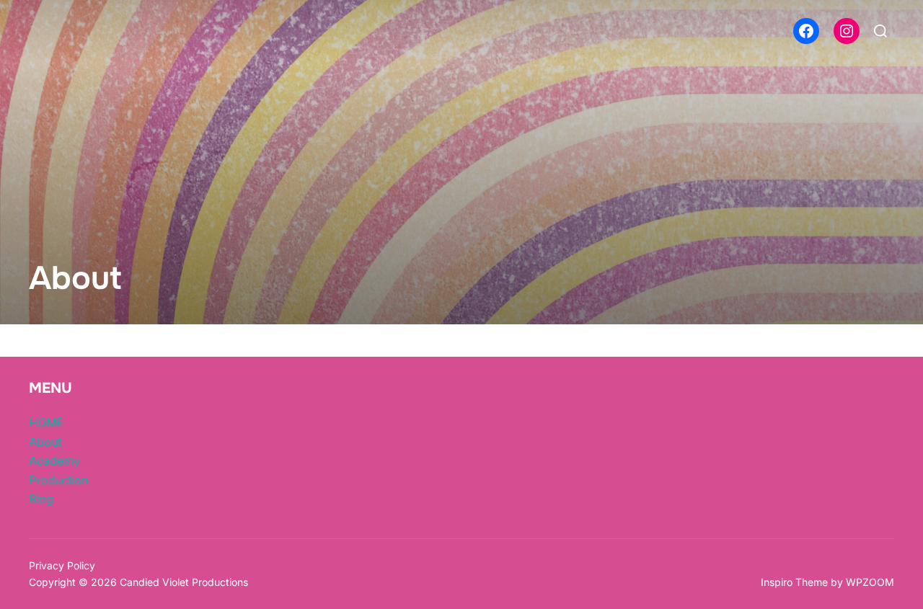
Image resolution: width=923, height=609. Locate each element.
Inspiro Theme (794, 582)
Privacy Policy (62, 565)
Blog (41, 499)
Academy (54, 460)
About (45, 442)
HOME (46, 422)
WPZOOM (870, 582)
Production (58, 480)
